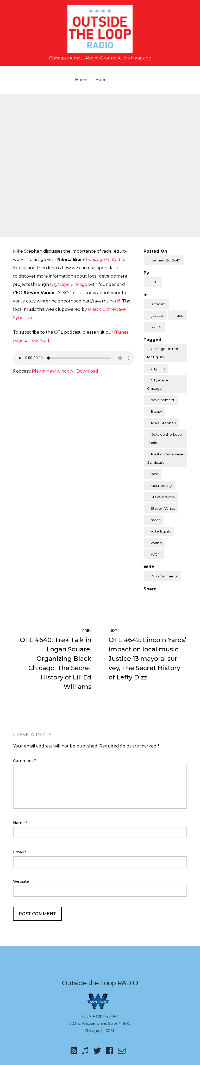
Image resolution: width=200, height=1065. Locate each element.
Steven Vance (163, 508)
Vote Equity (161, 531)
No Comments (165, 576)
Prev (86, 630)
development (162, 400)
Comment (24, 760)
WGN (156, 327)
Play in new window (52, 371)
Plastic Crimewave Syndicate (165, 458)
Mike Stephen (163, 423)
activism (159, 304)
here (114, 301)
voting (156, 543)
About (102, 79)
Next (113, 630)
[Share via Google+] (178, 597)
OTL (155, 282)
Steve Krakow (163, 497)
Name (20, 822)
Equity (156, 411)
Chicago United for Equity (162, 353)
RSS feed (39, 340)
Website (21, 881)
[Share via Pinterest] (167, 597)
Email (20, 852)
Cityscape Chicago (68, 284)
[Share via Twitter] (156, 597)
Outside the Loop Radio (164, 438)
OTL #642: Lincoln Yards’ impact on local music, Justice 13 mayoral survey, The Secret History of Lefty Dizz (147, 658)
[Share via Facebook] (145, 597)
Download (87, 371)
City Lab (158, 369)
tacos (155, 520)
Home (81, 79)
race (179, 315)
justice (157, 315)
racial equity (161, 485)
